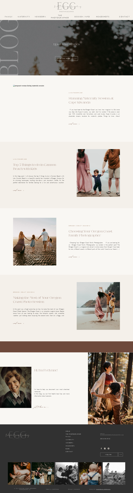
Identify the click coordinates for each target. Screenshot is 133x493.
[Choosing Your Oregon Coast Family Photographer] (34, 241)
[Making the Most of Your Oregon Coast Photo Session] (98, 306)
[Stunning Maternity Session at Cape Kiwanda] (34, 109)
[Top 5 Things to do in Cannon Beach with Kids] (98, 173)
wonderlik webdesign (103, 489)
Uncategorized (76, 93)
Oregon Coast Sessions (79, 226)
